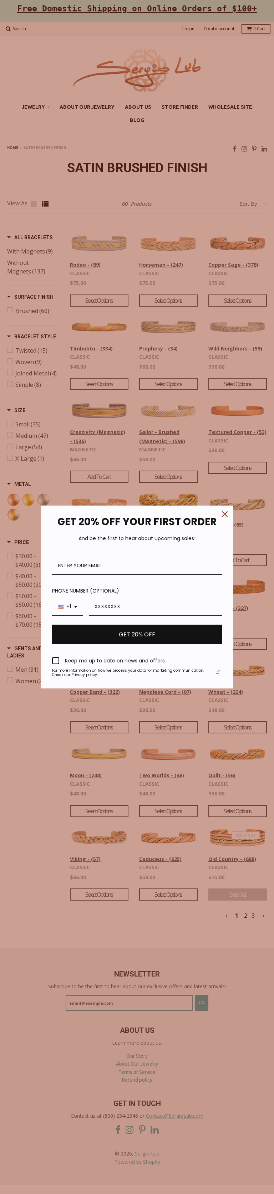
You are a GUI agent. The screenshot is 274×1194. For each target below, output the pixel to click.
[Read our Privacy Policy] (217, 671)
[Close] (224, 514)
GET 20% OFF (137, 634)
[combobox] (67, 607)
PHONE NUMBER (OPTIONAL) (85, 590)
